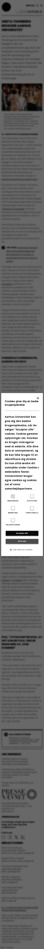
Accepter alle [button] (22, 533)
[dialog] (22, 474)
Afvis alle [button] (22, 541)
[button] (22, 549)
